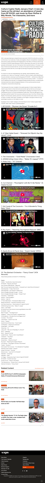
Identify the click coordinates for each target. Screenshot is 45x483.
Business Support (5, 466)
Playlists (25, 457)
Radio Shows (4, 464)
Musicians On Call (5, 468)
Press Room (4, 470)
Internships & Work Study (28, 463)
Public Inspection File (6, 472)
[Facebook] (22, 471)
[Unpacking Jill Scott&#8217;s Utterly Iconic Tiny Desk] (36, 390)
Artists (2, 463)
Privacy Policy (4, 474)
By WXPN (3, 409)
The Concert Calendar (6, 459)
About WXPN (26, 464)
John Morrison (5, 19)
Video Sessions (4, 461)
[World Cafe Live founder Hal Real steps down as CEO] (36, 404)
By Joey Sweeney (4, 395)
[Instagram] (24, 471)
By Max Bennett (4, 381)
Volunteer (25, 461)
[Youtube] (26, 471)
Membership (26, 459)
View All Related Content (39, 368)
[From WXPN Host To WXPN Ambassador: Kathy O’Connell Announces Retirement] (36, 376)
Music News (4, 457)
